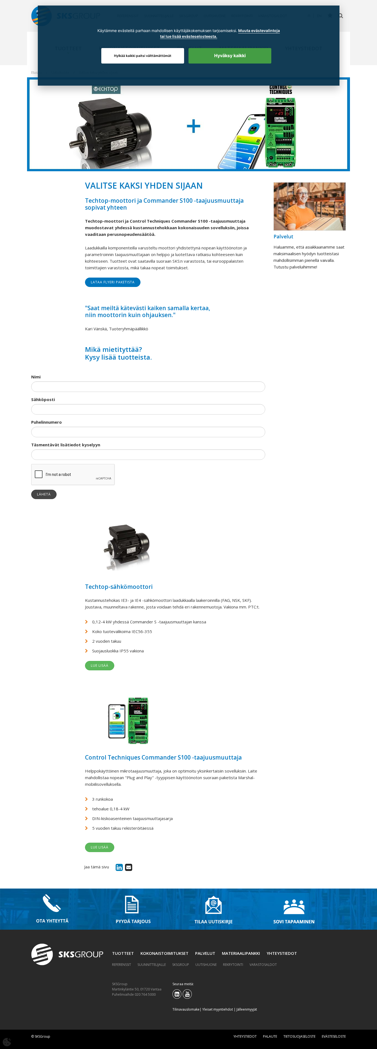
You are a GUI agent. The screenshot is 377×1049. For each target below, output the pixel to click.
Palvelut (205, 953)
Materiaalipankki (241, 953)
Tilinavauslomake (186, 1009)
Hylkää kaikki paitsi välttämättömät (142, 56)
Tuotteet (123, 953)
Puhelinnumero (46, 422)
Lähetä (44, 494)
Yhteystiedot (282, 953)
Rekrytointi (233, 964)
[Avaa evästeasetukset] (7, 1042)
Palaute (270, 1036)
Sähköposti (43, 399)
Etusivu (36, 72)
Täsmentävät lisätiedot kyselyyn (65, 444)
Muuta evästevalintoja (259, 30)
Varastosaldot (263, 964)
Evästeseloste (334, 1036)
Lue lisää (99, 665)
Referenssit (121, 964)
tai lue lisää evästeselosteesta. (188, 36)
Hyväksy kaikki (230, 55)
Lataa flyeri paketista (113, 282)
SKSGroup (180, 964)
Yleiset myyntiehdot (217, 1009)
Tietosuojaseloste (299, 1036)
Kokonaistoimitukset (164, 953)
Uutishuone (206, 964)
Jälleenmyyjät (247, 1009)
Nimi (36, 376)
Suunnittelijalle (151, 964)
